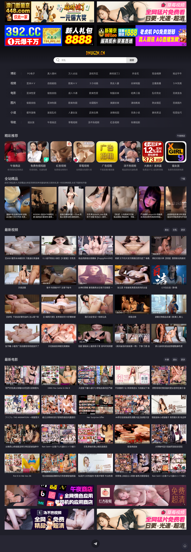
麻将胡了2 (114, 73)
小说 (13, 112)
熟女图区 (156, 102)
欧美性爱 (93, 93)
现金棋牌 (156, 73)
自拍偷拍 (51, 83)
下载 (183, 178)
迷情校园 (114, 112)
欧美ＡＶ (72, 83)
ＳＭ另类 (177, 83)
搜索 (132, 60)
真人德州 (51, 73)
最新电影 (11, 359)
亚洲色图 (51, 102)
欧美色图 (72, 102)
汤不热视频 (93, 122)
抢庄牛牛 (177, 73)
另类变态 (177, 93)
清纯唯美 (135, 102)
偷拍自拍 (51, 93)
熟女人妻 (114, 83)
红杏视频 (114, 122)
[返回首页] (184, 546)
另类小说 (135, 112)
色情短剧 (135, 122)
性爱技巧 (177, 112)
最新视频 (11, 229)
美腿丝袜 (114, 102)
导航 (13, 122)
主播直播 (156, 83)
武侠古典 (93, 112)
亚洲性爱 (31, 93)
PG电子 (31, 73)
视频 (13, 83)
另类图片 (177, 102)
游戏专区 (93, 73)
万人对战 (72, 73)
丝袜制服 (135, 83)
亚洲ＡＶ (31, 83)
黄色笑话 (156, 112)
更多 (183, 229)
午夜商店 (51, 122)
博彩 (13, 73)
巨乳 (175, 229)
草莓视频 (72, 122)
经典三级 (135, 93)
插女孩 (31, 122)
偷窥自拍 (31, 102)
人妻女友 (72, 112)
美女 (167, 229)
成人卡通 (72, 93)
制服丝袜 (114, 93)
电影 (13, 93)
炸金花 (135, 73)
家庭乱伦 (51, 112)
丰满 (167, 359)
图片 (13, 103)
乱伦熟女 (156, 93)
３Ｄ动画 (93, 83)
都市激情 (31, 112)
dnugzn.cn (95, 53)
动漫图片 (93, 102)
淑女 (175, 359)
